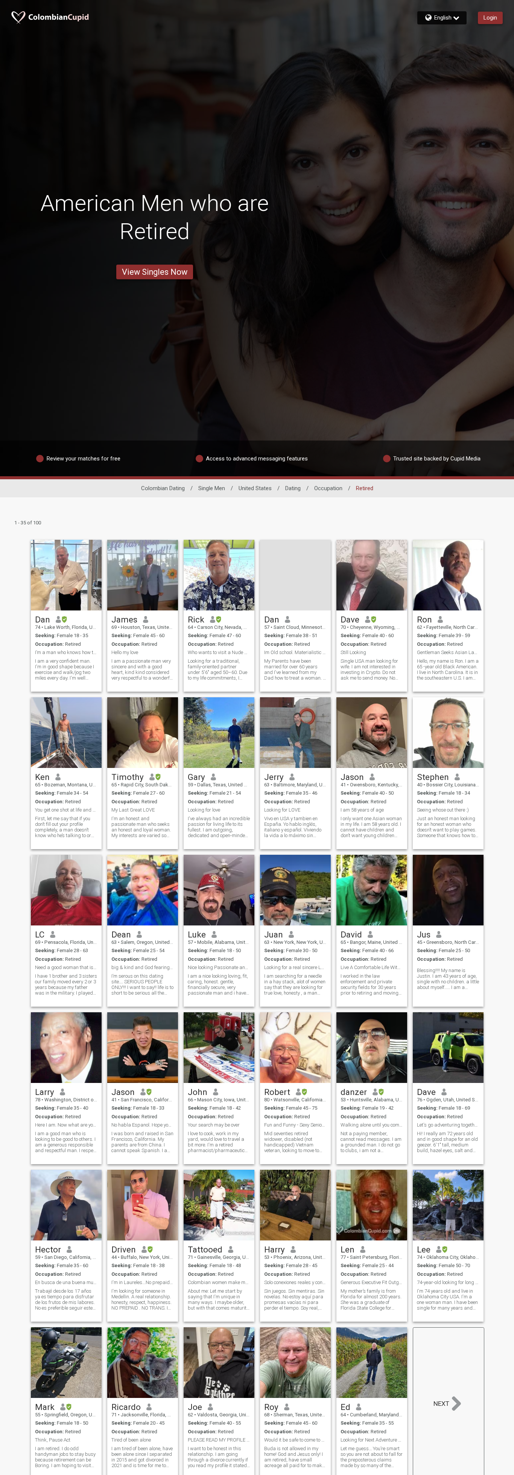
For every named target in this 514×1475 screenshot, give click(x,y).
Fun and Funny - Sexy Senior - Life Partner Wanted (295, 1125)
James (124, 619)
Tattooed (205, 1249)
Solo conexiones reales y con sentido (295, 1282)
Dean (121, 934)
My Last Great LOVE (133, 810)
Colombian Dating (163, 488)
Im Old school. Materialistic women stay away (295, 652)
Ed (345, 1407)
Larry (44, 1092)
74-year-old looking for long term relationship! (448, 1282)
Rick (196, 619)
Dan (42, 619)
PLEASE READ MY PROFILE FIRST (219, 1440)
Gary (196, 777)
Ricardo (126, 1407)
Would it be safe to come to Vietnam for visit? (295, 1440)
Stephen (433, 777)
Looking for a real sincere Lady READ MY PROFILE (295, 967)
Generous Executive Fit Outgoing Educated (372, 1282)
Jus (423, 934)
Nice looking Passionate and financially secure (219, 967)
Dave (350, 619)
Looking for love (204, 810)
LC (39, 934)
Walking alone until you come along (372, 1125)
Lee (423, 1249)
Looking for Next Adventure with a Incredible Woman (372, 1440)
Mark (45, 1407)
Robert (277, 1092)
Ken (42, 777)
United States (255, 488)
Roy (271, 1407)
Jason (352, 777)
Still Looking (353, 652)
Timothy (127, 777)
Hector (48, 1249)
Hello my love (124, 652)
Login (490, 17)
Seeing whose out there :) (443, 810)
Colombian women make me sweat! (219, 1282)
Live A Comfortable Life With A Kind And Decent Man (372, 967)
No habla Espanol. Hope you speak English (142, 1125)
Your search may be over (214, 1125)
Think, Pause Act (52, 1440)
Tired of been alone (131, 1440)
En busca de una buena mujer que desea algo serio (66, 1282)
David (351, 934)
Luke (197, 934)
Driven (123, 1249)
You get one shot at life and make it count (66, 810)
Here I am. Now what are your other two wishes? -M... (66, 1125)
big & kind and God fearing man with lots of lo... (142, 967)
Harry (274, 1249)
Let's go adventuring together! (448, 1125)
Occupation (328, 488)
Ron (424, 619)
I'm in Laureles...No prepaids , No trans (142, 1282)
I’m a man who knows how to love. (66, 652)
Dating (293, 488)
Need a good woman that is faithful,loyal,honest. (66, 967)
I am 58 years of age (362, 810)
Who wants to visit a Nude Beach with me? (219, 652)
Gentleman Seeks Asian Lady (448, 652)
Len (347, 1249)
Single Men (211, 488)
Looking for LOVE (282, 810)
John (197, 1092)
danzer (354, 1092)
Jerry (274, 777)
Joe (195, 1407)
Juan (273, 934)
